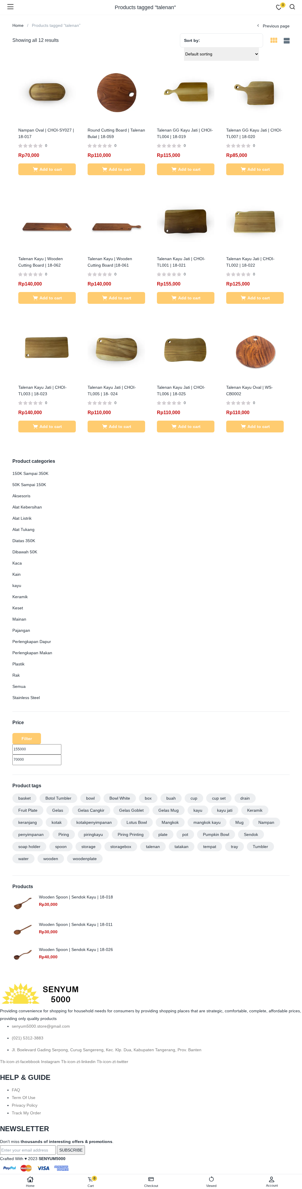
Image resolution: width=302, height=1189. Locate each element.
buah (171, 798)
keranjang (27, 822)
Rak (16, 675)
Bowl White (119, 798)
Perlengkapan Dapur (31, 641)
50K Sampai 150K (29, 484)
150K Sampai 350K (30, 473)
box (148, 798)
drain (245, 798)
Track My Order (26, 1113)
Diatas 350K (23, 540)
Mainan (19, 619)
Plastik (18, 664)
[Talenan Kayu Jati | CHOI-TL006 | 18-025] (185, 349)
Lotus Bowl (137, 822)
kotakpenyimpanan (94, 822)
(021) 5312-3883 (27, 1038)
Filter (27, 738)
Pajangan (21, 630)
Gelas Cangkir (91, 810)
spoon (61, 846)
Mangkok (170, 822)
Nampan (266, 822)
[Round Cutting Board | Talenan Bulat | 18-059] (116, 92)
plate (163, 834)
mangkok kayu (207, 822)
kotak (57, 822)
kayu (16, 585)
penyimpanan (31, 834)
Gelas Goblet (131, 810)
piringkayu (93, 834)
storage (88, 846)
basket (24, 798)
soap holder (29, 846)
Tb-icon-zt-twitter (112, 1061)
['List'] (286, 41)
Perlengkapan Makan (32, 652)
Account (272, 1185)
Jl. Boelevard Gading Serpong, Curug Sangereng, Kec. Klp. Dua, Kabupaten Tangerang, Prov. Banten (106, 1049)
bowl (90, 798)
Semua (19, 686)
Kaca (17, 563)
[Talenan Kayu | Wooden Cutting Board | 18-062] (47, 220)
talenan (153, 846)
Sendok (251, 834)
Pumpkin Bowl (216, 834)
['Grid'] (274, 41)
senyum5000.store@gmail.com (41, 1026)
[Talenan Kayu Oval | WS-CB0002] (255, 349)
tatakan (181, 846)
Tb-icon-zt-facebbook (20, 1061)
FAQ (16, 1090)
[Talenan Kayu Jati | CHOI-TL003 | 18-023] (47, 349)
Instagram (51, 1061)
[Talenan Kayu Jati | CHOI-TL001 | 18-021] (185, 220)
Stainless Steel (26, 697)
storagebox (120, 846)
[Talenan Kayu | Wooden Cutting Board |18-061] (116, 220)
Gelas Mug (168, 810)
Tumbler (260, 846)
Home (30, 1186)
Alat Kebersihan (27, 507)
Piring (63, 834)
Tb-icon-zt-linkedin (79, 1061)
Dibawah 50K (24, 552)
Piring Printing (131, 834)
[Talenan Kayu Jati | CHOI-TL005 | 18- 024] (116, 349)
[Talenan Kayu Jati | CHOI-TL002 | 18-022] (255, 220)
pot (185, 834)
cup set (219, 798)
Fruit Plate (27, 810)
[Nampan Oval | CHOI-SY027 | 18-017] (47, 92)
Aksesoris (21, 495)
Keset (17, 608)
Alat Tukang (23, 529)
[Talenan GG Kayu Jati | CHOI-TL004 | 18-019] (185, 92)
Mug (239, 822)
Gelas (57, 810)
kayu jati (224, 810)
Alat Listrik (22, 518)
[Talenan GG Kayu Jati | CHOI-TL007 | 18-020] (255, 92)
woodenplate (85, 858)
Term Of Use (23, 1097)
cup (194, 798)
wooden (50, 858)
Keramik (20, 596)
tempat (209, 846)
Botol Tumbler (58, 798)
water (23, 858)
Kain (16, 574)
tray (234, 846)
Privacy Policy (24, 1105)
